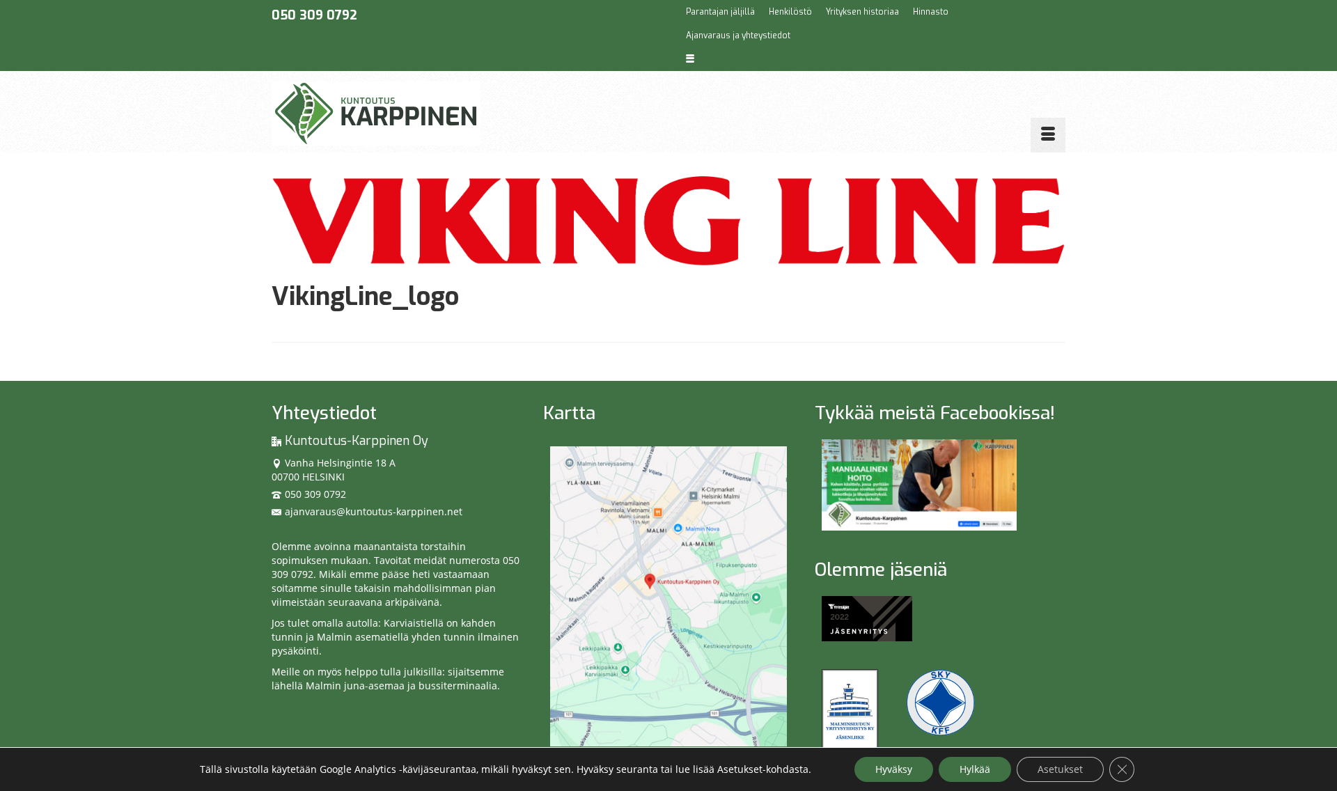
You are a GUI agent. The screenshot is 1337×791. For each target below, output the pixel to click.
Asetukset (1060, 769)
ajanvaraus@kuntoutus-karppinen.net (373, 511)
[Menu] (1048, 135)
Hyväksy (893, 769)
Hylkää (975, 769)
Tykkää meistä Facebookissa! (935, 413)
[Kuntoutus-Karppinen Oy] (397, 113)
